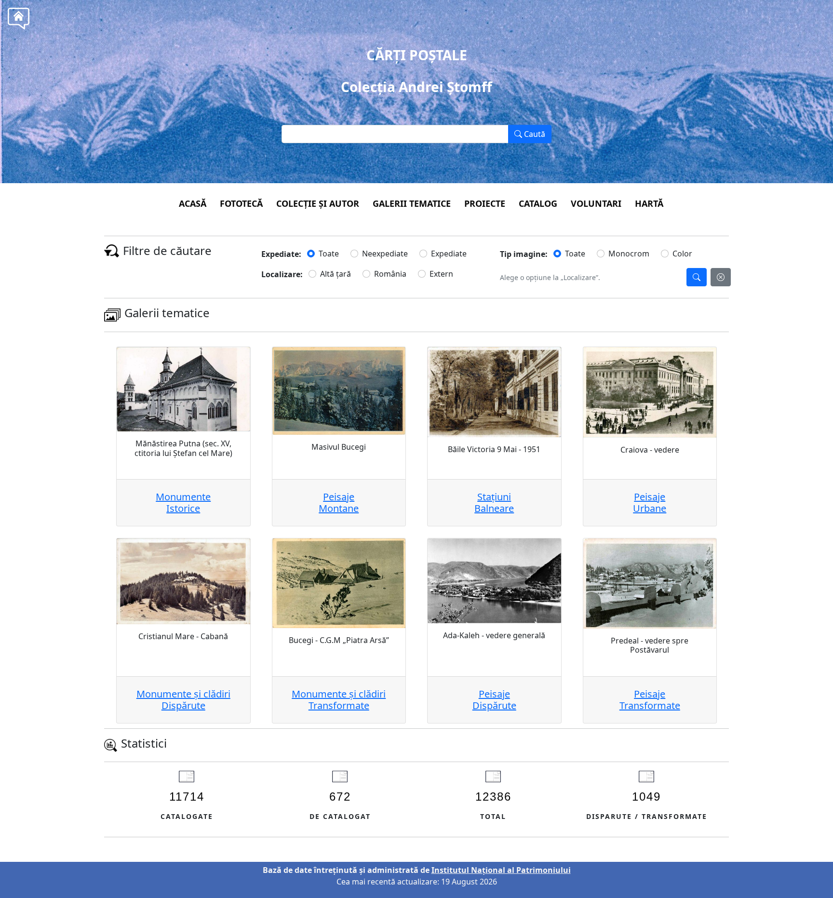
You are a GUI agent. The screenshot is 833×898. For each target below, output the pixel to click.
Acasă (192, 203)
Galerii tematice (412, 203)
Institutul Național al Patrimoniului (501, 870)
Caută (533, 134)
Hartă (649, 203)
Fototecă (241, 203)
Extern (441, 273)
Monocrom (628, 253)
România (390, 273)
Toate (329, 253)
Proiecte (484, 203)
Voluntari (596, 203)
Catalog (538, 203)
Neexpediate (385, 253)
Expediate (449, 253)
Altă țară (335, 273)
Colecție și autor (317, 203)
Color (682, 253)
